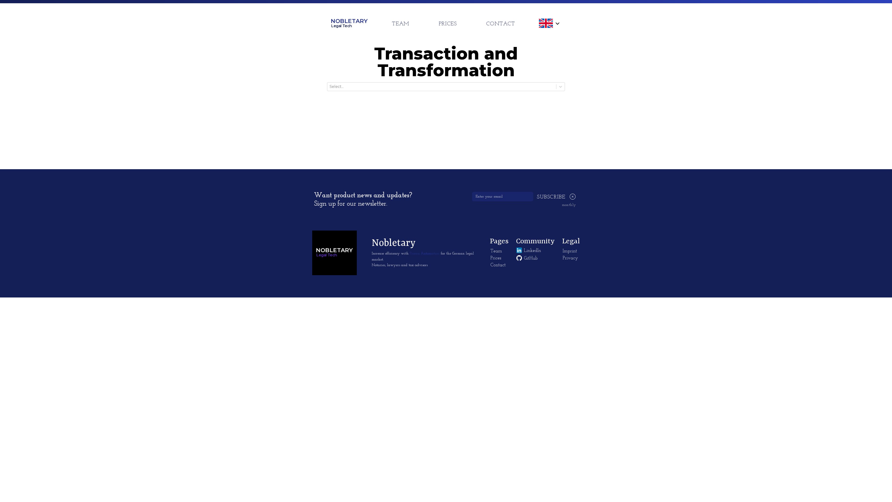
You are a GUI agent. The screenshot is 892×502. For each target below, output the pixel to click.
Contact (500, 24)
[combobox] (330, 86)
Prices (448, 24)
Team (400, 24)
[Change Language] (550, 23)
